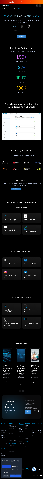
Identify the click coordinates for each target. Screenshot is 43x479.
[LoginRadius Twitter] (37, 475)
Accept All (13, 475)
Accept (18, 475)
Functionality (15, 469)
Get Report (11, 2)
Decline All (6, 475)
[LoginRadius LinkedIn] (34, 475)
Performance (15, 466)
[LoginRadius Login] (37, 5)
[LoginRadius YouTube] (41, 475)
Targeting (5, 469)
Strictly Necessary (6, 466)
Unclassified (6, 472)
